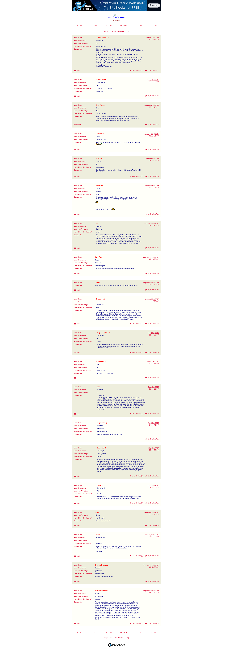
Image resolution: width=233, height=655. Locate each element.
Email (78, 71)
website (79, 125)
